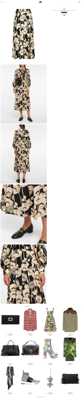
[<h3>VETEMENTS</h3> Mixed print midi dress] (10, 378)
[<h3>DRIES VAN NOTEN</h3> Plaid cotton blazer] (30, 320)
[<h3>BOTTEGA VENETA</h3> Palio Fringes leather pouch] (70, 378)
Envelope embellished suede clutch (10, 334)
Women (66, 13)
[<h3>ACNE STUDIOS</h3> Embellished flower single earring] (50, 378)
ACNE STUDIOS (50, 392)
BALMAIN (30, 392)
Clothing (63, 13)
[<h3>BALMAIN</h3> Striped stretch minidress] (70, 349)
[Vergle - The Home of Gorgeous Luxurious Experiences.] (40, 2)
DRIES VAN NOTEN (30, 333)
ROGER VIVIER (10, 333)
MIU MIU (70, 333)
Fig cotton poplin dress (50, 334)
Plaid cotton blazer (30, 334)
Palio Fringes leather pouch (70, 393)
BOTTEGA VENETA (70, 392)
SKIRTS (65, 13)
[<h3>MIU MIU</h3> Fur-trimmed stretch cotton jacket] (70, 320)
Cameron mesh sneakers (30, 393)
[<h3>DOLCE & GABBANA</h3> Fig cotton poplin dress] (50, 320)
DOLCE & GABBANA (50, 333)
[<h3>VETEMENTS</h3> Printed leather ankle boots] (50, 349)
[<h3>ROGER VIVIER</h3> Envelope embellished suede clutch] (10, 320)
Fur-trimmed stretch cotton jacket (70, 334)
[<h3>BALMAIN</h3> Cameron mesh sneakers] (30, 378)
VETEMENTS (10, 392)
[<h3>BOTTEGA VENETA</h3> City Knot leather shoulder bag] (30, 349)
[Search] (0, 2)
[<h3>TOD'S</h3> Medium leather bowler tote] (10, 349)
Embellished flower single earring (50, 393)
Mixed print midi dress (10, 393)
